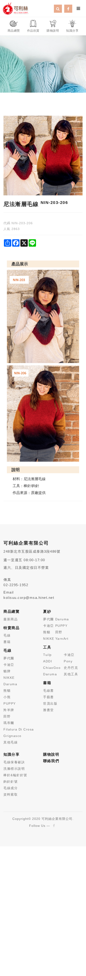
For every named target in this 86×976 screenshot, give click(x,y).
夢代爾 (8, 658)
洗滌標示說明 (14, 768)
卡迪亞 (8, 665)
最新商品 (10, 619)
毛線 (7, 635)
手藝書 (48, 697)
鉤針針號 (10, 781)
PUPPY (9, 703)
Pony (68, 661)
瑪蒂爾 (8, 723)
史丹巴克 (71, 668)
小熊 (7, 697)
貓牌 (7, 671)
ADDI (47, 661)
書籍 (7, 642)
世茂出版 (50, 703)
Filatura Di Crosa (18, 729)
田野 (7, 716)
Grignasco (12, 736)
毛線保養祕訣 (14, 762)
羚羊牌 (8, 710)
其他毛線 (10, 742)
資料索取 (10, 794)
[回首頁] (15, 8)
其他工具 (71, 674)
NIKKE (9, 677)
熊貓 (7, 690)
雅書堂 (48, 710)
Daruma (10, 684)
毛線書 (48, 690)
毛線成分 (10, 788)
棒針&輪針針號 (15, 775)
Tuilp (47, 655)
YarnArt (62, 638)
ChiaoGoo (52, 668)
